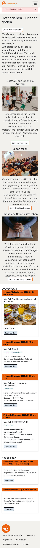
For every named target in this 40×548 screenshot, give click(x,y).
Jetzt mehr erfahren (20, 143)
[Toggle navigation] (35, 3)
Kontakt (26, 544)
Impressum (7, 540)
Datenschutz (20, 540)
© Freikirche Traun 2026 (13, 535)
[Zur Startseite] (9, 3)
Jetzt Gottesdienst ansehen (20, 279)
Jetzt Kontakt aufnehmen (20, 208)
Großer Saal (8, 389)
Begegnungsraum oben (13, 352)
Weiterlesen (9, 481)
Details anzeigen (10, 333)
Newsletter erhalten (11, 544)
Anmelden (31, 535)
